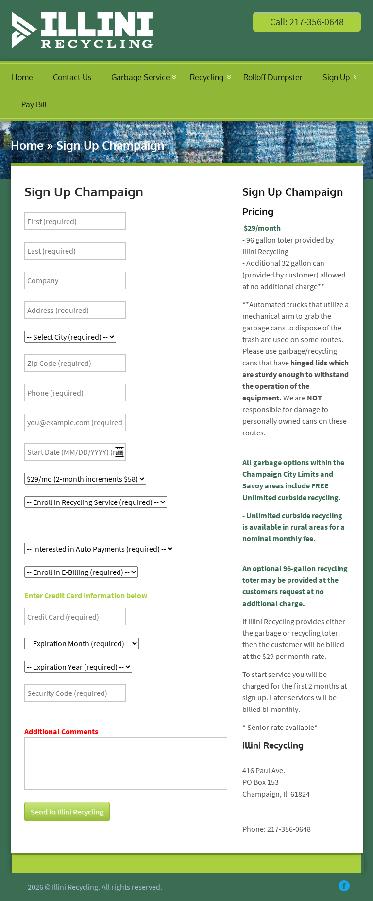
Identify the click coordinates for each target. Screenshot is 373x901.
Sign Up (336, 77)
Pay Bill (34, 104)
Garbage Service (140, 77)
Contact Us (72, 77)
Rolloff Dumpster (273, 77)
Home (22, 77)
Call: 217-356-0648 (307, 22)
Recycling (206, 77)
